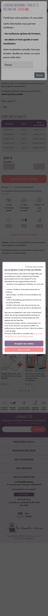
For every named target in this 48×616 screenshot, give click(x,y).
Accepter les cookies (24, 343)
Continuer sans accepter (34, 266)
